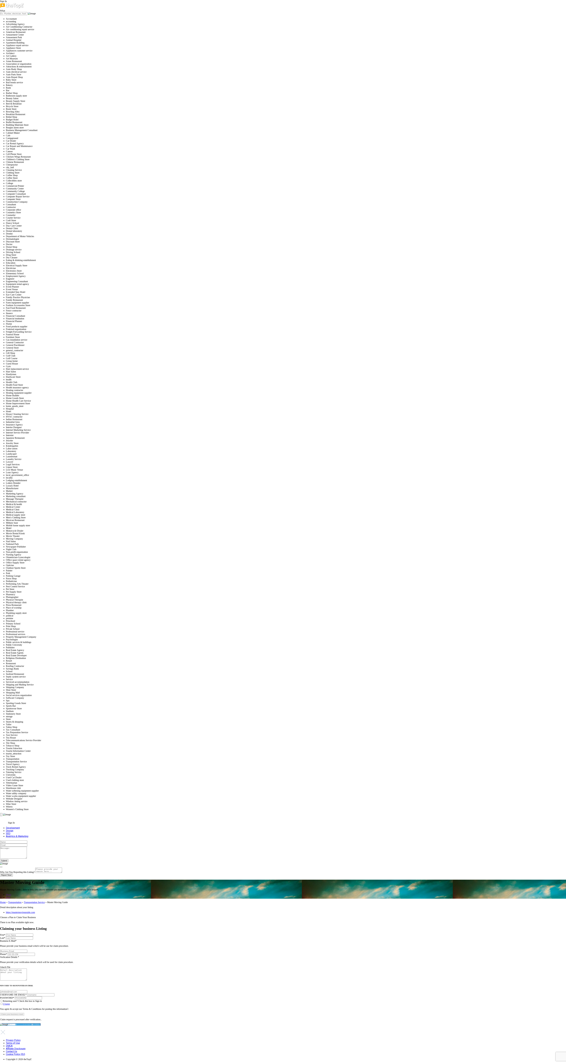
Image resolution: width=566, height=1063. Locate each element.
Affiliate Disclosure (15, 1048)
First (2, 935)
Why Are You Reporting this (17, 872)
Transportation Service (34, 902)
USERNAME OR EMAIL (13, 994)
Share (8, 894)
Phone (3, 954)
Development (13, 827)
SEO (8, 833)
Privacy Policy (13, 1040)
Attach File (5, 967)
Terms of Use (13, 1043)
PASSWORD (7, 998)
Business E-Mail (34, 943)
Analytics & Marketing (17, 836)
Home (3, 902)
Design (9, 830)
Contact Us (11, 1051)
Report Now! (6, 875)
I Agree (6, 1004)
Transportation (15, 902)
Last (2, 938)
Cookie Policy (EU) (15, 1054)
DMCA (9, 1045)
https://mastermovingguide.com (20, 912)
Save (8, 897)
